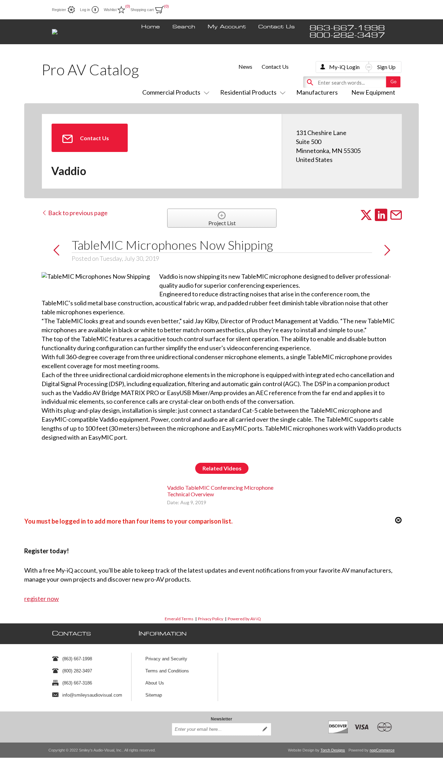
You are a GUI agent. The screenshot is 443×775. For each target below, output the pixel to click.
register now (41, 598)
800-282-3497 (347, 35)
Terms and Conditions (167, 670)
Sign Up (386, 67)
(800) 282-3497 (77, 670)
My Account (227, 27)
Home (150, 27)
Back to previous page (77, 213)
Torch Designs (332, 750)
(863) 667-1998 (77, 658)
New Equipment (373, 92)
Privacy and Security (166, 658)
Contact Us (276, 27)
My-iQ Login (344, 67)
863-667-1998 (347, 28)
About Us (154, 683)
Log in (85, 10)
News (245, 66)
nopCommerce (382, 750)
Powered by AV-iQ (244, 618)
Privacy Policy (210, 618)
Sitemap (153, 695)
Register (59, 10)
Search (183, 27)
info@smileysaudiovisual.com (92, 695)
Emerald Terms (179, 618)
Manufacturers (317, 92)
